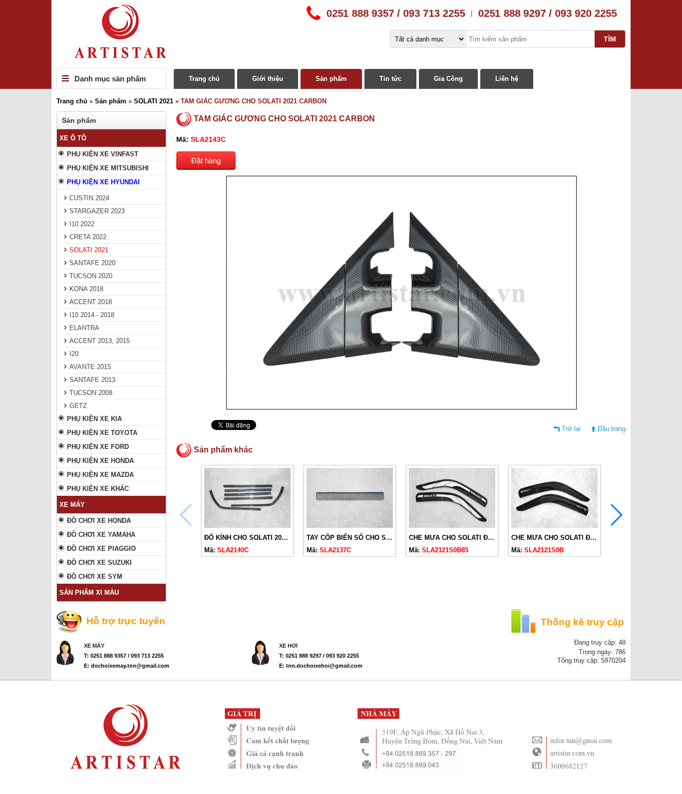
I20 (73, 354)
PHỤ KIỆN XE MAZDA (100, 474)
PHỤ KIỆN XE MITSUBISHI (108, 168)
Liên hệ (506, 78)
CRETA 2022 (87, 237)
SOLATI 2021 (153, 101)
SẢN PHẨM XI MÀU (89, 592)
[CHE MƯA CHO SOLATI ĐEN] (554, 525)
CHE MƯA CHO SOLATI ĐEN (555, 537)
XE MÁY (72, 504)
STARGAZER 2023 (97, 211)
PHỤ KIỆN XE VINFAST (102, 154)
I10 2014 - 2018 (91, 315)
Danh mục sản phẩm (110, 78)
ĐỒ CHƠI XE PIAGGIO (101, 548)
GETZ (78, 405)
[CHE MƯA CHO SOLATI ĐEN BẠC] (452, 525)
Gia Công (448, 78)
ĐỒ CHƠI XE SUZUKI (99, 562)
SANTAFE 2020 (92, 263)
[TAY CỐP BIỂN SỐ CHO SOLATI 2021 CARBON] (350, 525)
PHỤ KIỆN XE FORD (98, 446)
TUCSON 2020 (90, 276)
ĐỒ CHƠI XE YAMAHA (101, 534)
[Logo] (341, 34)
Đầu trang (612, 428)
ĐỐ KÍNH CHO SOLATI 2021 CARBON (261, 537)
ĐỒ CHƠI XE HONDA (99, 520)
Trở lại (571, 428)
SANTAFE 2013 (92, 380)
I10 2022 (81, 224)
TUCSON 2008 (90, 393)
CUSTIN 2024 (89, 198)
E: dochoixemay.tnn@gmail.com (126, 666)
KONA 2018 (86, 289)
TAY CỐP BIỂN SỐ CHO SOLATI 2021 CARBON (378, 537)
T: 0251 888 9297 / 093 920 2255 (319, 656)
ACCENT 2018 (90, 302)
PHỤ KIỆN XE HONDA (100, 460)
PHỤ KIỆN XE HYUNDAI (103, 182)
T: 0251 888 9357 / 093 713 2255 (124, 656)
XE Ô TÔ (72, 138)
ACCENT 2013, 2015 (99, 341)
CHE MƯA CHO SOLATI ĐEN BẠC (460, 537)
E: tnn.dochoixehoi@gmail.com (320, 666)
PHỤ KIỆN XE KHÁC (98, 488)
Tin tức (390, 78)
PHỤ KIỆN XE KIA (94, 418)
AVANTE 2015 (90, 367)
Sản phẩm (331, 78)
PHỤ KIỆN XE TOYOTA (102, 432)
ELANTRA (84, 328)
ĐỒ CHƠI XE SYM (94, 576)
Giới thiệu (267, 78)
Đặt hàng (206, 160)
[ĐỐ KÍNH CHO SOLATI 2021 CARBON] (247, 525)
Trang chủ (204, 78)
